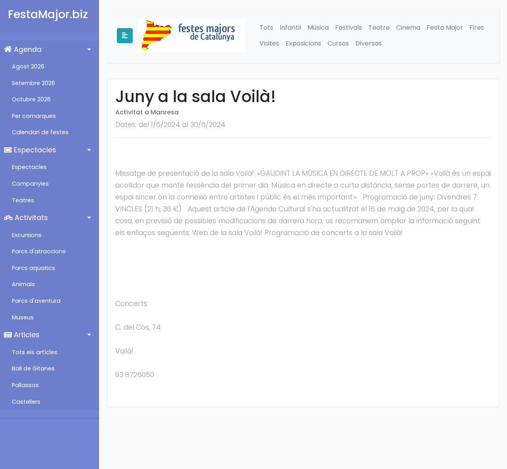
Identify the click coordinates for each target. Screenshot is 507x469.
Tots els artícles (34, 352)
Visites (269, 43)
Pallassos (25, 385)
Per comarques (34, 116)
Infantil (290, 27)
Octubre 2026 (31, 99)
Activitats (30, 217)
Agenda (27, 49)
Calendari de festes (40, 132)
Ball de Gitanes (33, 368)
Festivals (348, 27)
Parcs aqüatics (33, 268)
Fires (476, 27)
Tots (266, 27)
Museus (23, 317)
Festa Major (445, 27)
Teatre (379, 27)
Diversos (368, 43)
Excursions (27, 235)
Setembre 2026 (33, 83)
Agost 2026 (28, 66)
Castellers (26, 402)
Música (318, 27)
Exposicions (303, 43)
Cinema (408, 27)
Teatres (23, 200)
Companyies (30, 184)
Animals (23, 284)
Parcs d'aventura (36, 301)
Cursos (338, 43)
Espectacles (34, 150)
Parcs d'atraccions (39, 251)
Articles (26, 335)
